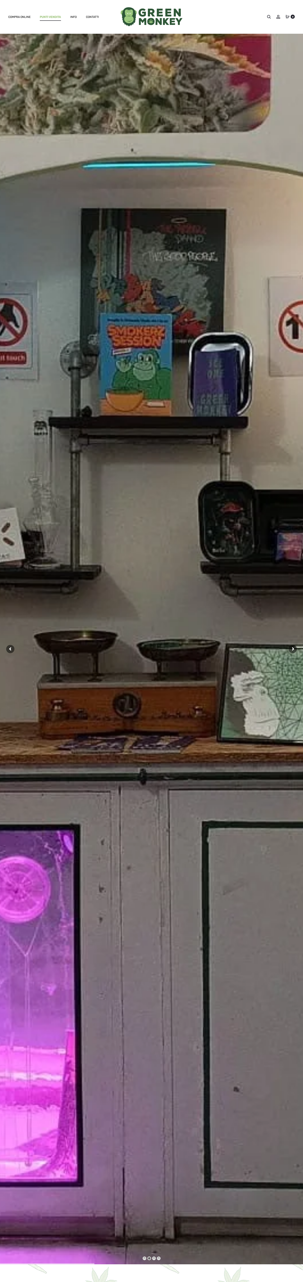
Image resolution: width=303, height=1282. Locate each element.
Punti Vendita (50, 17)
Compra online (19, 17)
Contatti (92, 17)
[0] (287, 16)
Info (73, 17)
